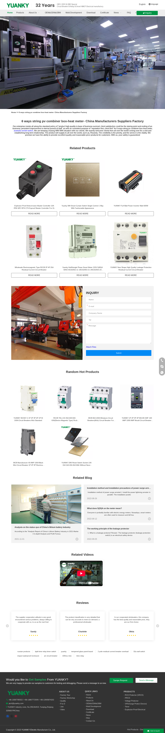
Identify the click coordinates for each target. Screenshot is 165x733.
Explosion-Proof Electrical (135, 709)
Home (13, 112)
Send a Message (146, 680)
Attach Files (91, 347)
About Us (89, 701)
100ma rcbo (67, 656)
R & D (62, 704)
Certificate (90, 712)
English (142, 4)
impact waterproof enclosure (28, 656)
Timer (127, 707)
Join (62, 707)
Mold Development (93, 706)
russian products (23, 651)
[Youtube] (15, 716)
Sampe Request (120, 680)
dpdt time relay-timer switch (45, 651)
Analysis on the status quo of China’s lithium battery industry (42, 527)
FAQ (88, 718)
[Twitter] (11, 716)
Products (89, 698)
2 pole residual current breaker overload (113, 651)
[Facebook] (7, 716)
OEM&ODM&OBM (93, 703)
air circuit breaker (50, 656)
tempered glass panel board (82, 651)
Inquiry (148, 13)
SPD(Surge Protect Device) (136, 704)
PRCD (127, 698)
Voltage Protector (131, 701)
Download (90, 709)
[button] (7, 625)
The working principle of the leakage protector (108, 529)
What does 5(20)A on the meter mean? (104, 508)
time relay (80, 656)
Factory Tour (65, 695)
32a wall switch (139, 651)
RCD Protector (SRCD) (134, 695)
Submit (118, 353)
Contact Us (90, 721)
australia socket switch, (24, 131)
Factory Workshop (67, 698)
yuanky (63, 651)
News (88, 715)
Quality (63, 701)
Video (62, 709)
